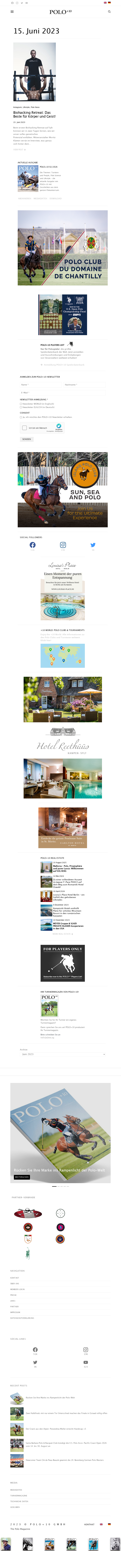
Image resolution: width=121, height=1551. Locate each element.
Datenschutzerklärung (22, 1318)
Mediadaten (16, 1490)
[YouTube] (26, 3)
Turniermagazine (18, 1496)
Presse (13, 1295)
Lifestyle (26, 107)
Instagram (17, 107)
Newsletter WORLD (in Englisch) (38, 404)
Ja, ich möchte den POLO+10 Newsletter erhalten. (47, 417)
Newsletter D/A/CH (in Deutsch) (38, 407)
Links (12, 1301)
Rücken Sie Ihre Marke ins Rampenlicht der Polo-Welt (59, 1170)
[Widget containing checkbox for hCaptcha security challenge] (42, 427)
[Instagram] (17, 3)
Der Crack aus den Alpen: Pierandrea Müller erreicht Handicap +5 (56, 1429)
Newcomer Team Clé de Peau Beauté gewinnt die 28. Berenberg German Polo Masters (65, 1460)
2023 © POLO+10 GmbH (38, 1524)
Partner (14, 1307)
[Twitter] (22, 3)
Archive (23, 1050)
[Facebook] (12, 3)
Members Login (17, 1289)
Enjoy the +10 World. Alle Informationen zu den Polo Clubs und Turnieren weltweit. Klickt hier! (62, 637)
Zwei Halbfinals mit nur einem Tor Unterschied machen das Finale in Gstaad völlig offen (66, 1413)
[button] (19, 150)
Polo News (35, 107)
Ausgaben (15, 1507)
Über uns (14, 1284)
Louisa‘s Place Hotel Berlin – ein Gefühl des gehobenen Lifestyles (69, 897)
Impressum (15, 1312)
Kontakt (14, 1278)
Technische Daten (19, 1501)
